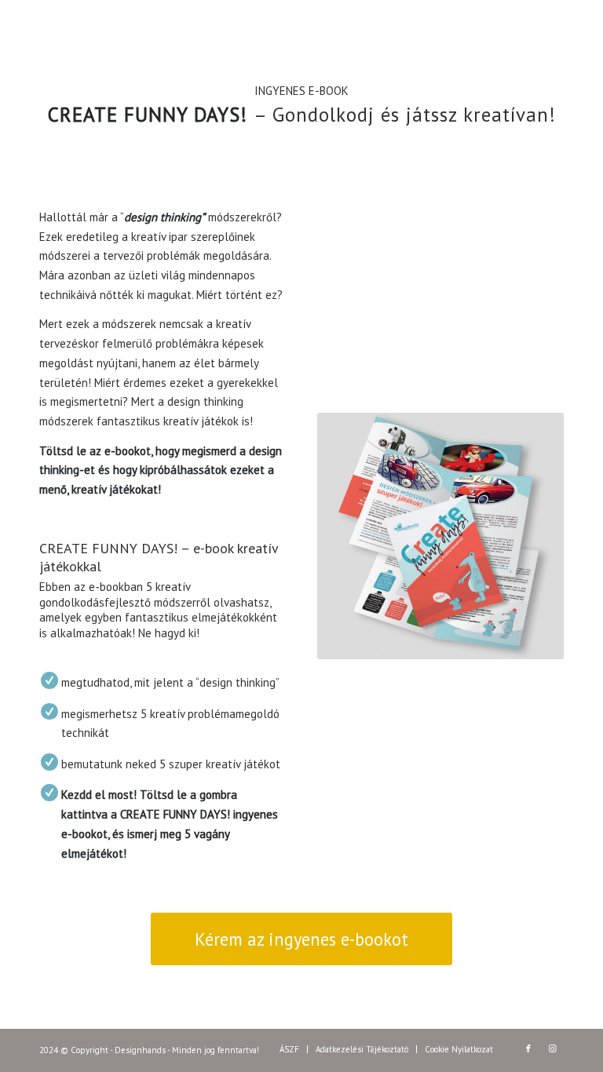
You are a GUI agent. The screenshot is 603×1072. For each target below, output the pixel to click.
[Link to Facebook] (528, 1048)
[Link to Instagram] (552, 1048)
